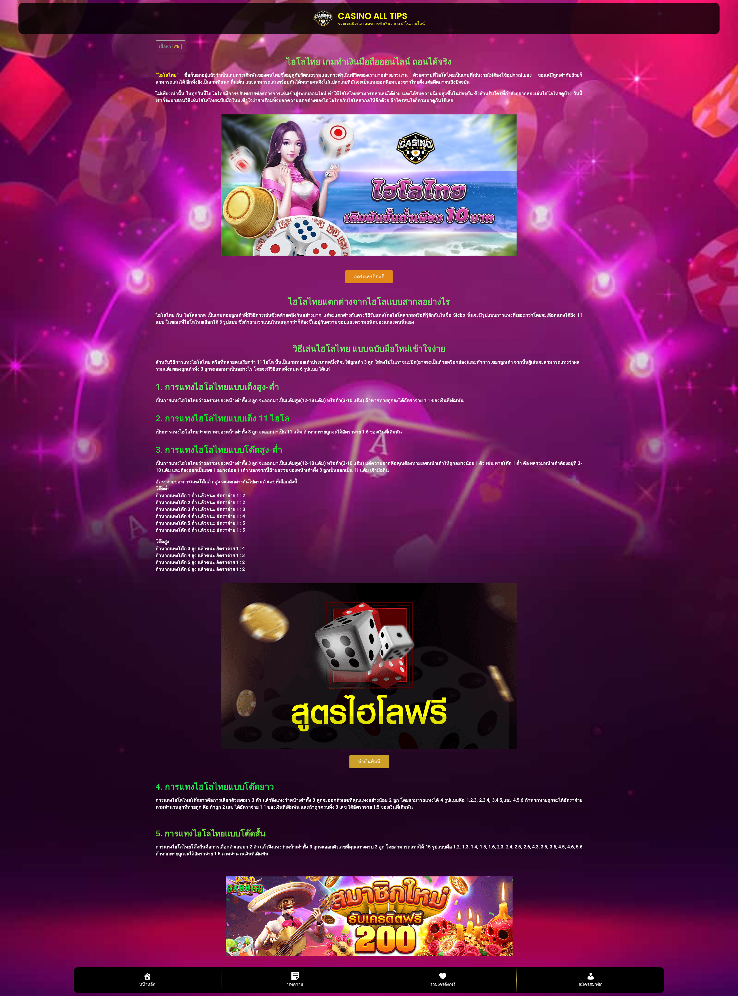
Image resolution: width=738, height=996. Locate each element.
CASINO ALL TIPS (372, 16)
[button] (369, 276)
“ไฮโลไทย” (167, 75)
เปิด (177, 47)
